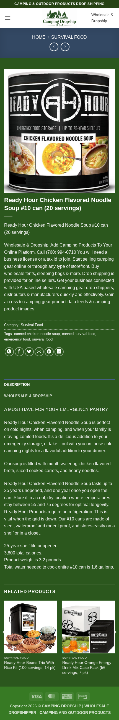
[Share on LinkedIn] (59, 351)
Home (38, 37)
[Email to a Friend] (39, 351)
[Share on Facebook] (19, 351)
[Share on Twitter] (29, 351)
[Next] (114, 643)
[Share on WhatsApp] (9, 351)
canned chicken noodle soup (37, 334)
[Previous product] (65, 47)
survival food (42, 339)
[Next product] (54, 47)
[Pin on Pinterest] (49, 351)
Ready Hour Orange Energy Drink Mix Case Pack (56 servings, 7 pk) (86, 667)
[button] (7, 18)
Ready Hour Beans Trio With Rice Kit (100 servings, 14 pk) (30, 665)
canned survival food (78, 334)
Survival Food (69, 37)
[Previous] (4, 643)
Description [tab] (17, 385)
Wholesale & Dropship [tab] (28, 396)
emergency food (17, 339)
